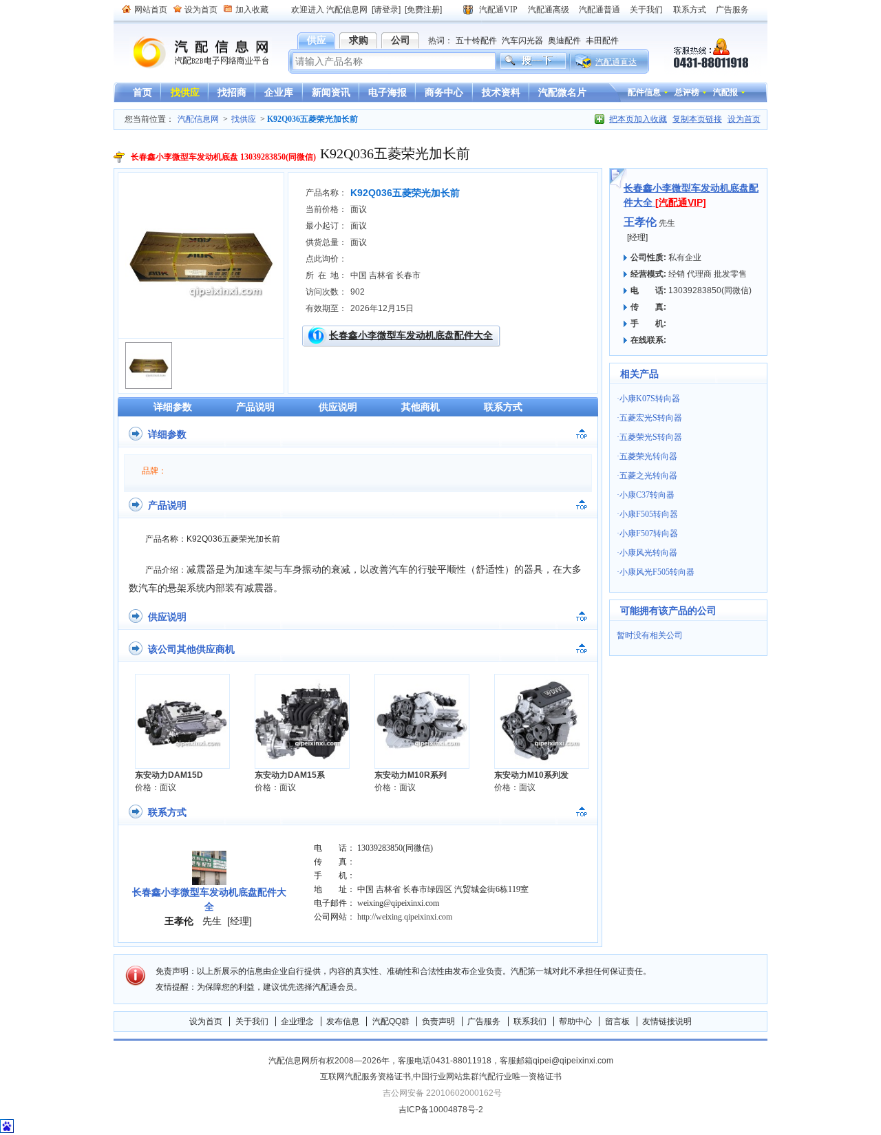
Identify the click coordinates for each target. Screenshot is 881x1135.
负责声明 (438, 1021)
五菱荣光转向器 (648, 456)
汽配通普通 (599, 9)
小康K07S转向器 (649, 398)
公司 (400, 39)
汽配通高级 (548, 9)
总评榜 (687, 92)
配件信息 (644, 92)
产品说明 (255, 406)
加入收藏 (251, 9)
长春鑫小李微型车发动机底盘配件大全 (411, 335)
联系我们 (529, 1021)
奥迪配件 (564, 40)
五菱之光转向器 (648, 475)
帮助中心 (575, 1021)
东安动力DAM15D (169, 775)
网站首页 (150, 9)
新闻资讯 (331, 92)
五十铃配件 (476, 40)
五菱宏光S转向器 (650, 418)
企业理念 (297, 1021)
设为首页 (200, 9)
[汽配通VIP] (680, 202)
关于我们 (646, 9)
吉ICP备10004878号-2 (441, 1109)
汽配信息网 (193, 52)
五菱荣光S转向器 (650, 437)
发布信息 (342, 1021)
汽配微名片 (562, 92)
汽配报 (725, 92)
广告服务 (732, 9)
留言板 (617, 1021)
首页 (142, 92)
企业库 (278, 92)
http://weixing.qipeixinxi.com (404, 917)
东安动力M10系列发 (531, 775)
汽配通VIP (498, 9)
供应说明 (338, 406)
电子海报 (387, 92)
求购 (358, 39)
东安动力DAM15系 (290, 775)
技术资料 (501, 92)
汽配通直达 (616, 62)
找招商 (231, 92)
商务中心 (444, 92)
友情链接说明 (667, 1021)
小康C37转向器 (647, 495)
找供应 (185, 92)
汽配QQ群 (391, 1021)
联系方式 (689, 9)
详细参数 (172, 406)
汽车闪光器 (522, 40)
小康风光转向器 (648, 553)
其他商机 (420, 406)
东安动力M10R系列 (410, 775)
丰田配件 (602, 40)
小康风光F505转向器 (656, 572)
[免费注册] (423, 9)
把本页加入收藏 (638, 119)
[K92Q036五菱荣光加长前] (201, 328)
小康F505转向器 (648, 514)
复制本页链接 (697, 119)
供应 (316, 39)
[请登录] (386, 9)
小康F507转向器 (648, 533)
